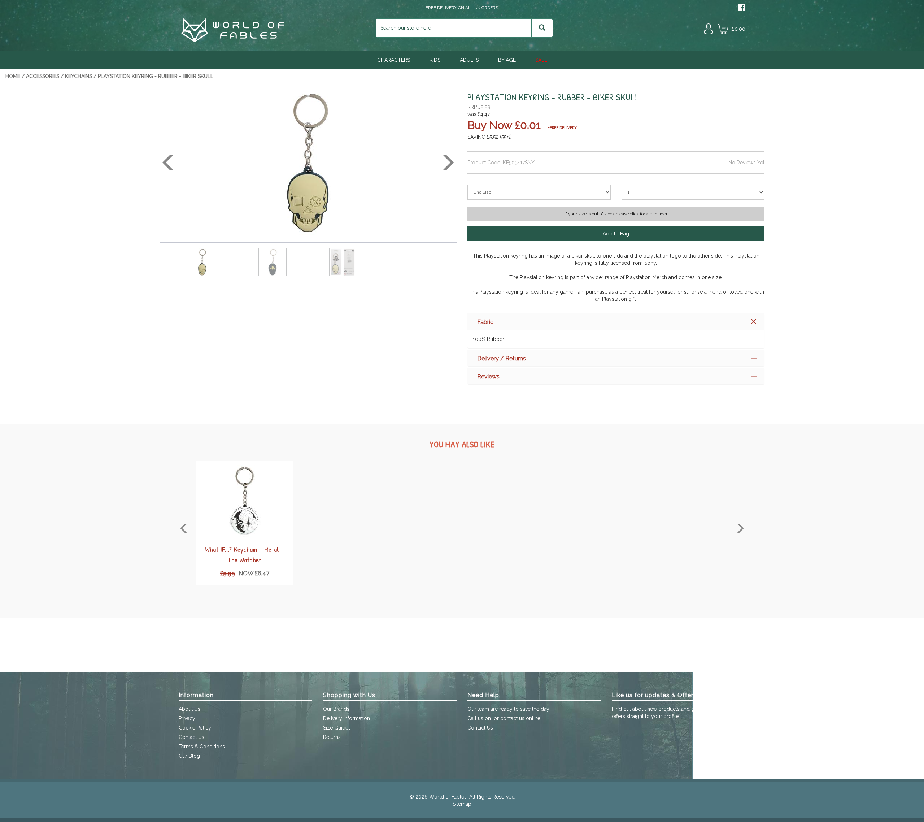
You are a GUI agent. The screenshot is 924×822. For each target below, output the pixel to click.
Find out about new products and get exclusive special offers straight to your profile (676, 712)
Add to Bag (616, 234)
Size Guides (337, 728)
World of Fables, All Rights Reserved (472, 797)
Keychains (78, 76)
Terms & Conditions (202, 746)
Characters (393, 60)
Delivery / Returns (501, 358)
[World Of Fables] (233, 40)
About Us (189, 709)
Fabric (485, 322)
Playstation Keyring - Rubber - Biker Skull (155, 76)
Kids (435, 60)
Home (12, 76)
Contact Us (191, 737)
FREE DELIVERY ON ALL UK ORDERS (462, 7)
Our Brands (336, 709)
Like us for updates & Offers (654, 695)
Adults (469, 60)
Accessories (42, 76)
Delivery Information (346, 718)
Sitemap (462, 804)
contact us (512, 718)
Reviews (488, 376)
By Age (507, 60)
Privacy (187, 718)
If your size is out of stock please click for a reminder (616, 213)
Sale (541, 60)
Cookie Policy (195, 728)
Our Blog (189, 756)
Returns (332, 737)
